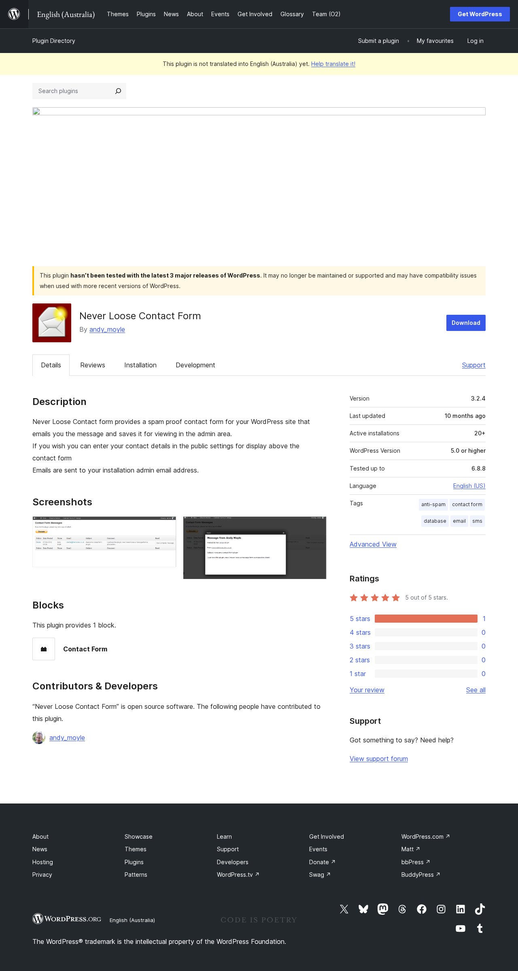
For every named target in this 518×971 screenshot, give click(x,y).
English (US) (469, 485)
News (39, 849)
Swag (320, 874)
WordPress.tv (238, 874)
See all (476, 690)
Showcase (139, 836)
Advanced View (373, 544)
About (40, 836)
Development (195, 365)
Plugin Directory (53, 40)
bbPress (416, 862)
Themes (135, 849)
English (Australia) (132, 920)
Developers (232, 862)
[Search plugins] (118, 91)
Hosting (42, 862)
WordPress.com (425, 836)
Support (474, 365)
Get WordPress (480, 14)
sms (477, 521)
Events (318, 849)
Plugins (134, 862)
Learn (224, 836)
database (435, 521)
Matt (410, 849)
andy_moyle (107, 329)
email (459, 521)
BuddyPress (421, 874)
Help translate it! (333, 63)
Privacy (42, 874)
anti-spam (433, 504)
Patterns (136, 874)
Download (466, 322)
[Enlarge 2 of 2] (316, 527)
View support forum (379, 759)
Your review (367, 690)
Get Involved (326, 836)
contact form (467, 504)
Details (51, 365)
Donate (322, 862)
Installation (140, 365)
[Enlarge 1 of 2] (165, 527)
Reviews (92, 365)
